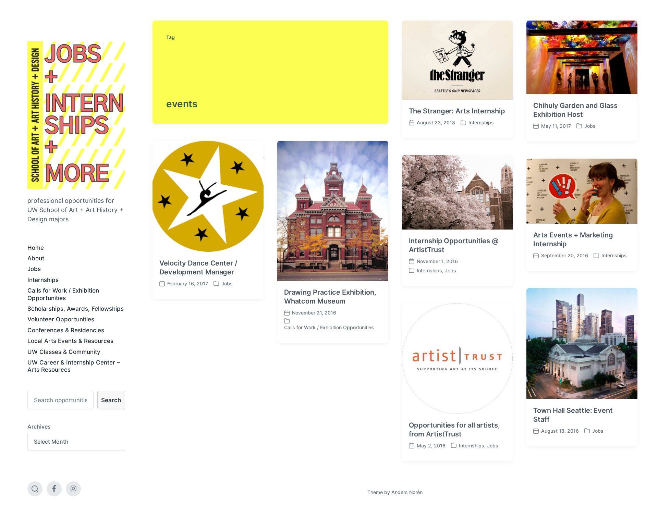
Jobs (34, 269)
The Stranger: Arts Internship (457, 111)
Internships (43, 279)
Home (35, 247)
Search (111, 400)
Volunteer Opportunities (60, 319)
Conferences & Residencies (65, 330)
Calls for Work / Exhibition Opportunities (63, 294)
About (35, 258)
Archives (39, 426)
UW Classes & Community (63, 351)
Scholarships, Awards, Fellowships (75, 308)
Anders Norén (407, 492)
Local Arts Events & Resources (70, 340)
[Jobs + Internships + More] (76, 115)
